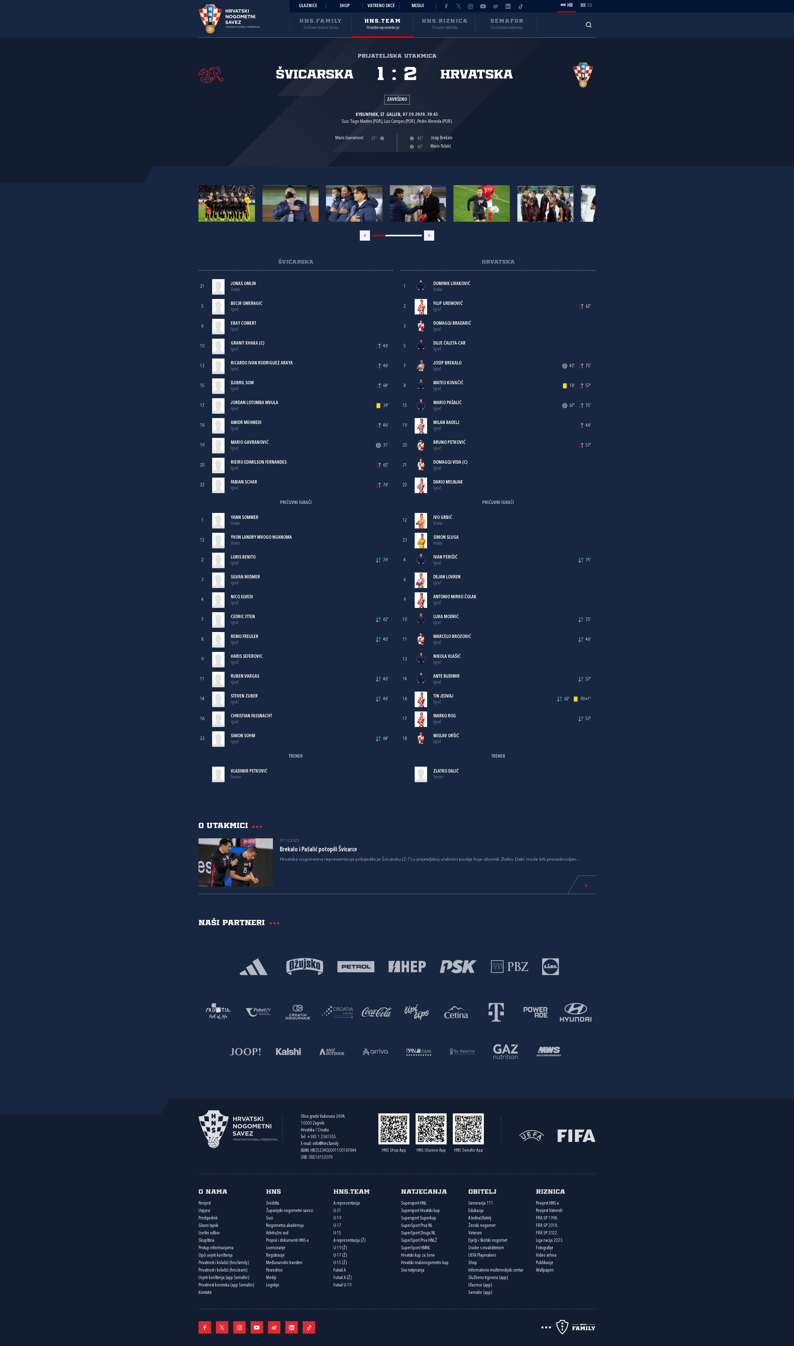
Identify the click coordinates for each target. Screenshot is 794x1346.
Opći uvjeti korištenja (215, 1255)
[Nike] (253, 966)
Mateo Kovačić (448, 383)
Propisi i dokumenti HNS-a (287, 1240)
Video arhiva (546, 1255)
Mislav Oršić (446, 736)
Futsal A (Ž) (342, 1278)
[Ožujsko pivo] (304, 966)
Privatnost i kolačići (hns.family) (223, 1263)
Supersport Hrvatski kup (420, 1211)
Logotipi (272, 1285)
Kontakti (205, 1292)
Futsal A (339, 1270)
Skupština (206, 1240)
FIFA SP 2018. (547, 1225)
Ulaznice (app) (480, 1285)
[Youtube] (483, 6)
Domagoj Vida (447, 462)
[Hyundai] (576, 1011)
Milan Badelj (446, 423)
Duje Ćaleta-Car (449, 343)
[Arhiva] (588, 25)
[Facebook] (446, 6)
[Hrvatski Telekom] (496, 1011)
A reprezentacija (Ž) (349, 1240)
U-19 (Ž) (340, 1248)
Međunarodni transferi (284, 1263)
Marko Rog (444, 716)
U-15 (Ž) (340, 1263)
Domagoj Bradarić (452, 323)
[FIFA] (577, 1135)
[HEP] (407, 966)
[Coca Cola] (377, 1011)
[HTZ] (218, 1011)
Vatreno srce (381, 6)
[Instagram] (471, 6)
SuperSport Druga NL (418, 1233)
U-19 (337, 1218)
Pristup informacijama (216, 1248)
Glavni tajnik (208, 1225)
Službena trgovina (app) (488, 1278)
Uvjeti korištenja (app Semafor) (223, 1278)
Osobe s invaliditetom (486, 1248)
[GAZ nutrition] (505, 1050)
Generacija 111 (480, 1203)
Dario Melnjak (448, 482)
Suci (269, 1218)
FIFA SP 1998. (547, 1218)
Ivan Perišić (445, 557)
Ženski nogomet (481, 1225)
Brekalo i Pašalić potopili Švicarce (318, 850)
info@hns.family (326, 1144)
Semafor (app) (480, 1292)
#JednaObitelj (479, 1218)
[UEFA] (531, 1135)
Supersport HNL (413, 1203)
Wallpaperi (545, 1270)
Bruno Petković (449, 442)
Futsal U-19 (342, 1285)
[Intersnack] (417, 1011)
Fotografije (544, 1248)
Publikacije (544, 1263)
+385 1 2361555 (321, 1137)
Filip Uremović (448, 303)
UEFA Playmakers (482, 1255)
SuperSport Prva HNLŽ (419, 1240)
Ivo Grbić (442, 517)
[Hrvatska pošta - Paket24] (258, 1011)
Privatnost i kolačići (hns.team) (222, 1270)
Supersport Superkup (418, 1218)
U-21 (337, 1211)
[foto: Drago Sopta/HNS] (226, 203)
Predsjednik (208, 1218)
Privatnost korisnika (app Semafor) (226, 1285)
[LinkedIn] (508, 6)
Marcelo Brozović (452, 637)
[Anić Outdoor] (332, 1050)
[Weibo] (495, 6)
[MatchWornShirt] (549, 1050)
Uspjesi (204, 1211)
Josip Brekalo (447, 363)
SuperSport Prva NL (416, 1225)
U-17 (337, 1225)
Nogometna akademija (285, 1225)
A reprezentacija (346, 1203)
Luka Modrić (446, 617)
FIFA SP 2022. (547, 1233)
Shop (345, 6)
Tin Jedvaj (443, 696)
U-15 (337, 1233)
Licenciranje (275, 1248)
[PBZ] (509, 966)
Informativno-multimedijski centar (495, 1270)
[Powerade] (536, 1011)
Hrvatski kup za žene (418, 1255)
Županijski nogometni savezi (289, 1211)
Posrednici (274, 1270)
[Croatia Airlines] (337, 1011)
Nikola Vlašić (447, 656)
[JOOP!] (245, 1050)
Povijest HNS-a (547, 1203)
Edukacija (476, 1211)
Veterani (475, 1233)
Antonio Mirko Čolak (454, 597)
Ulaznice (308, 6)
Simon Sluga (446, 537)
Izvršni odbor (209, 1233)
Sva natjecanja (412, 1270)
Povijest (204, 1203)
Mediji (418, 6)
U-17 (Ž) (340, 1255)
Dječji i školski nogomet (487, 1240)
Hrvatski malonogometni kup (424, 1263)
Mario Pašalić (447, 403)
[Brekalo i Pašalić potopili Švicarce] (235, 862)
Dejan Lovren (447, 577)
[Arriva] (375, 1050)
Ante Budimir (446, 676)
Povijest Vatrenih (549, 1211)
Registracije (275, 1255)
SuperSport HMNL (415, 1248)
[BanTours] (418, 1050)
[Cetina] (456, 1011)
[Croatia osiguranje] (298, 1011)
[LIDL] (550, 966)
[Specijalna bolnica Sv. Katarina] (462, 1050)
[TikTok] (520, 6)
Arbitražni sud (277, 1233)
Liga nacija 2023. (549, 1240)
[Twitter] (458, 6)
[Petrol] (355, 966)
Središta (272, 1203)
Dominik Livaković (451, 284)
